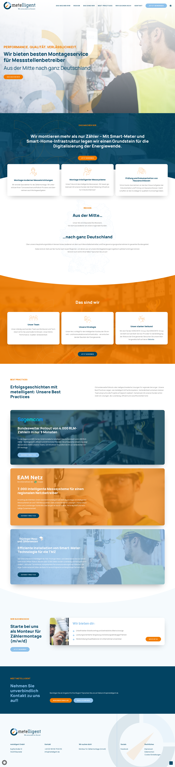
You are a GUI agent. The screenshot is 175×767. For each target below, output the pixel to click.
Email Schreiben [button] (83, 700)
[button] (155, 6)
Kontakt (138, 6)
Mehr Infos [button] (153, 639)
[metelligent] (19, 5)
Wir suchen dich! (123, 6)
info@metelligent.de (110, 693)
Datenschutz (149, 752)
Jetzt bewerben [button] (87, 158)
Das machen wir (63, 6)
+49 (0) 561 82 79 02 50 (53, 749)
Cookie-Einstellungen (153, 755)
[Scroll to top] (171, 763)
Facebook (124, 749)
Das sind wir (89, 6)
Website (151, 339)
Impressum (149, 749)
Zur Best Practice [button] (28, 455)
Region (77, 6)
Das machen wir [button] (13, 77)
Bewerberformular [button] (61, 700)
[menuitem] (63, 5)
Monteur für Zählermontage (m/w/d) (92, 749)
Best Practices (105, 6)
